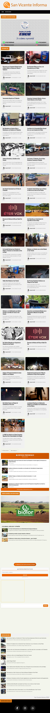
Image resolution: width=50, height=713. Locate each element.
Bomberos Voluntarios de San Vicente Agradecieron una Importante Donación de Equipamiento (27, 678)
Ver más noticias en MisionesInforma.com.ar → (25, 489)
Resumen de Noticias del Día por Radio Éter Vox (12, 219)
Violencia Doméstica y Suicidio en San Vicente (11, 159)
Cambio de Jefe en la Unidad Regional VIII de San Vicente (19, 655)
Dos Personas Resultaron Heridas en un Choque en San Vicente (36, 281)
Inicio (3, 11)
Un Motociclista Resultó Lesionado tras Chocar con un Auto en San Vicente (23, 684)
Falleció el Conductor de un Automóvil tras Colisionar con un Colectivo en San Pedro (25, 643)
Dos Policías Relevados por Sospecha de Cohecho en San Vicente (12, 343)
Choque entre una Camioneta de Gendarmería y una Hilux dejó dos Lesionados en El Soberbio (27, 649)
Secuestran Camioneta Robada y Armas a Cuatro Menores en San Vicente (36, 99)
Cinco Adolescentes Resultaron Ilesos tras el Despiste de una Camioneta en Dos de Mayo (26, 666)
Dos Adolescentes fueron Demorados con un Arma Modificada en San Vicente (24, 689)
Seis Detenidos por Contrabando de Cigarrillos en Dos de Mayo (35, 219)
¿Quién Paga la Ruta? (11, 661)
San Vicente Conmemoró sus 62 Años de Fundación (12, 189)
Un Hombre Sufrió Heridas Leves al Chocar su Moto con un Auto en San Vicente (36, 189)
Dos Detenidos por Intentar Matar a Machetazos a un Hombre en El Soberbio (12, 129)
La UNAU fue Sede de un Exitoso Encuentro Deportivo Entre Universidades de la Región (12, 435)
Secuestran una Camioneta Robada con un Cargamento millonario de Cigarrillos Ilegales (36, 312)
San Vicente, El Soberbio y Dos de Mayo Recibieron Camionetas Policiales (36, 159)
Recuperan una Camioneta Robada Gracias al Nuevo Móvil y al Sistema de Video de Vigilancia (12, 68)
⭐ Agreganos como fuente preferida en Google (25, 564)
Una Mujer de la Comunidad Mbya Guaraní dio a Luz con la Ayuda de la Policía (36, 129)
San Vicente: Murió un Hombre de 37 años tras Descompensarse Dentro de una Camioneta (26, 638)
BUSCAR (25, 575)
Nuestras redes (8, 11)
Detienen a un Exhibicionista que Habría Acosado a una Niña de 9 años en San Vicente (12, 312)
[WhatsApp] (32, 708)
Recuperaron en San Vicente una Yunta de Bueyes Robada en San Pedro (22, 672)
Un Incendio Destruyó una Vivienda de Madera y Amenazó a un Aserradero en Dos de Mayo (12, 250)
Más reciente (6, 450)
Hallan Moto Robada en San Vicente (11, 281)
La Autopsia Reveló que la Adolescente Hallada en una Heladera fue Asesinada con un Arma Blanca (37, 404)
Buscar (45, 605)
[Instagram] (25, 708)
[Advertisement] (10, 553)
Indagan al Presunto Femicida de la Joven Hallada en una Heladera (12, 373)
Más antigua (13, 450)
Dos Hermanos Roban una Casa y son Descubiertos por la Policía (35, 67)
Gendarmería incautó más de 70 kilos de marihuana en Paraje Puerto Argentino (36, 373)
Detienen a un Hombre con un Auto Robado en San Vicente (37, 250)
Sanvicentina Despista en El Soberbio (11, 98)
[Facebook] (17, 708)
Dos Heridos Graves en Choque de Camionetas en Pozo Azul (10, 403)
